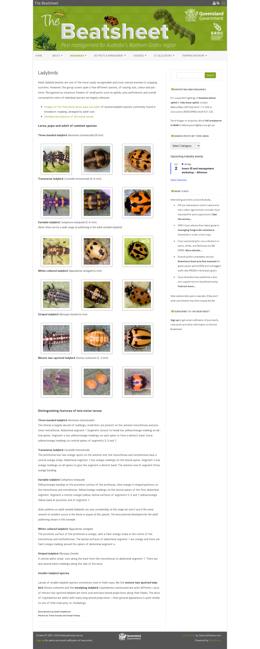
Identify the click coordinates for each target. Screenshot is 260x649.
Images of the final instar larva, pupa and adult (72, 107)
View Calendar (179, 180)
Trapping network (193, 55)
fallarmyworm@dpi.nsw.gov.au (198, 125)
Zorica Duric (177, 111)
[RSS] (218, 3)
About (56, 55)
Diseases (139, 55)
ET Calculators (163, 55)
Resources (77, 55)
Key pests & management (108, 55)
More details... (194, 250)
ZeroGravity (189, 635)
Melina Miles (177, 107)
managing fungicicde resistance (196, 230)
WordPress (214, 640)
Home (39, 55)
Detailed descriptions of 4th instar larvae (68, 116)
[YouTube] (214, 3)
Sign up (40, 640)
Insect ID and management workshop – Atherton (198, 170)
